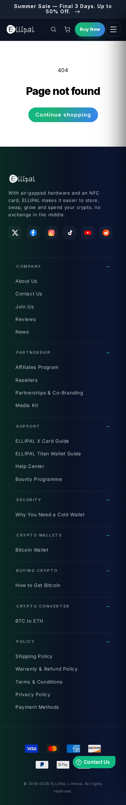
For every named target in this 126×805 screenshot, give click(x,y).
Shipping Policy (34, 656)
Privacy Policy (32, 694)
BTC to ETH (29, 621)
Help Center (29, 466)
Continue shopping (63, 114)
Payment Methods (37, 707)
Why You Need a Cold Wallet (50, 514)
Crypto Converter (43, 606)
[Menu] (113, 29)
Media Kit (26, 405)
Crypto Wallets (39, 535)
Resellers (26, 380)
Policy (25, 641)
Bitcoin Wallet (31, 550)
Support (28, 426)
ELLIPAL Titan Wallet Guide (48, 453)
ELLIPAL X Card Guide (42, 441)
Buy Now (90, 29)
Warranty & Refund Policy (46, 669)
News (22, 332)
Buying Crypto (37, 570)
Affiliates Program (37, 367)
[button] (53, 29)
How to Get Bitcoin (38, 585)
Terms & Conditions (39, 682)
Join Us (24, 306)
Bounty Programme (38, 479)
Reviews (25, 319)
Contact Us (28, 293)
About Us (26, 281)
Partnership (33, 352)
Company (28, 266)
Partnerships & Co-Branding (49, 393)
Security (28, 499)
